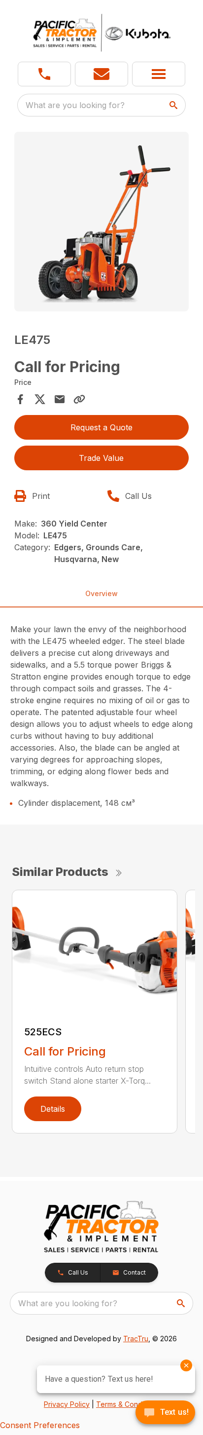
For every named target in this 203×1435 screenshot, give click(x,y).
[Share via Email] (60, 399)
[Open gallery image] (101, 221)
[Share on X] (40, 399)
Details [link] (52, 1109)
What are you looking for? (75, 105)
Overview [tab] (101, 593)
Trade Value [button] (101, 458)
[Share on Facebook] (20, 399)
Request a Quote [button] (101, 427)
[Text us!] (165, 1413)
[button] (44, 74)
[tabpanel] (101, 223)
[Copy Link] (79, 399)
